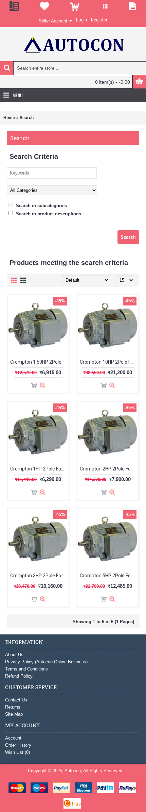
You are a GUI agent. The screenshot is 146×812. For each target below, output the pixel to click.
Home (9, 117)
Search (27, 117)
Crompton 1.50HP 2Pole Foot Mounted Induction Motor (39, 362)
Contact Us (16, 699)
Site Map (14, 714)
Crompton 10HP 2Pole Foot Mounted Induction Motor (109, 362)
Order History (18, 745)
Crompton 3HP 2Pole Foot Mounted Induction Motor (39, 575)
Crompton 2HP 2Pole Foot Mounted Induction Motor (109, 468)
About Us (14, 654)
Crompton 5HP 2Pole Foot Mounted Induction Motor (109, 575)
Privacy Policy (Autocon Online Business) (46, 661)
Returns (12, 707)
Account (13, 738)
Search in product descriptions (48, 213)
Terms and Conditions (26, 669)
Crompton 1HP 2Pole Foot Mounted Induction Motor (39, 468)
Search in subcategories (41, 205)
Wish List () (17, 752)
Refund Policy (19, 676)
